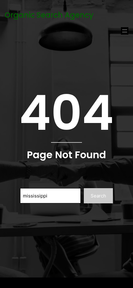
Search (98, 196)
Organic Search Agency (49, 15)
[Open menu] (124, 31)
